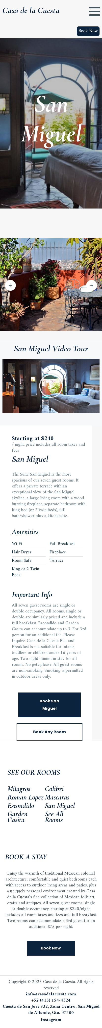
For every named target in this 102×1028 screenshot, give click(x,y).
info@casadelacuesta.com (51, 994)
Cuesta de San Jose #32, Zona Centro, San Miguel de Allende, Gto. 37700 (51, 1010)
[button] (51, 386)
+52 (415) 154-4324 (51, 1000)
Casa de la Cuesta (31, 10)
